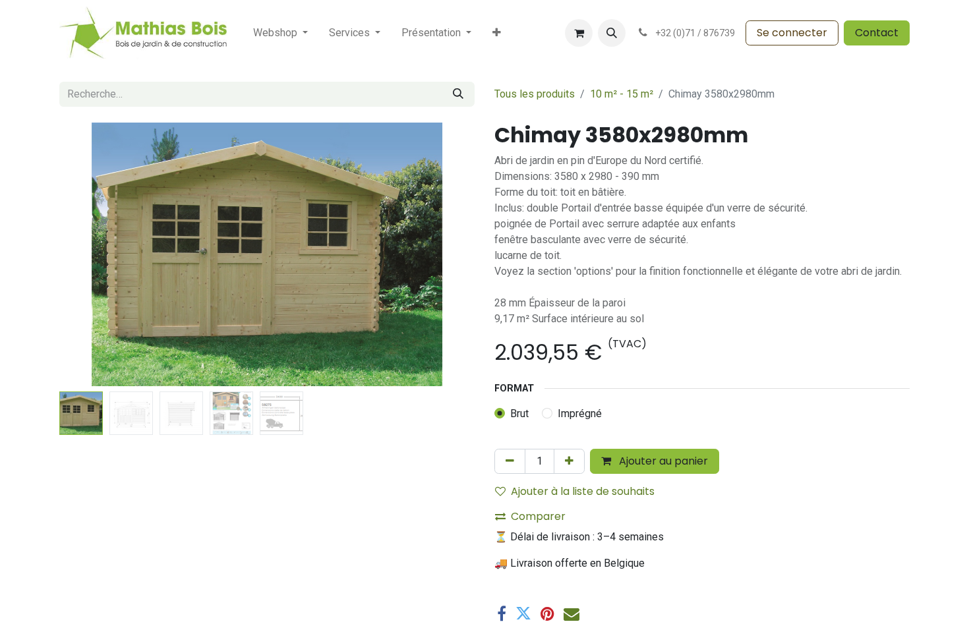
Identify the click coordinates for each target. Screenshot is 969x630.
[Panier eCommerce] (579, 33)
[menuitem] (280, 33)
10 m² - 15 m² (621, 94)
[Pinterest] (547, 613)
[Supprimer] (509, 461)
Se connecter (792, 32)
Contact (876, 32)
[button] (612, 33)
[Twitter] (523, 613)
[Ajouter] (569, 461)
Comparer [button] (538, 516)
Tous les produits (534, 94)
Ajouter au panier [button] (662, 461)
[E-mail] (571, 613)
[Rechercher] (458, 94)
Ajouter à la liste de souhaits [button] (583, 491)
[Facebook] (501, 613)
